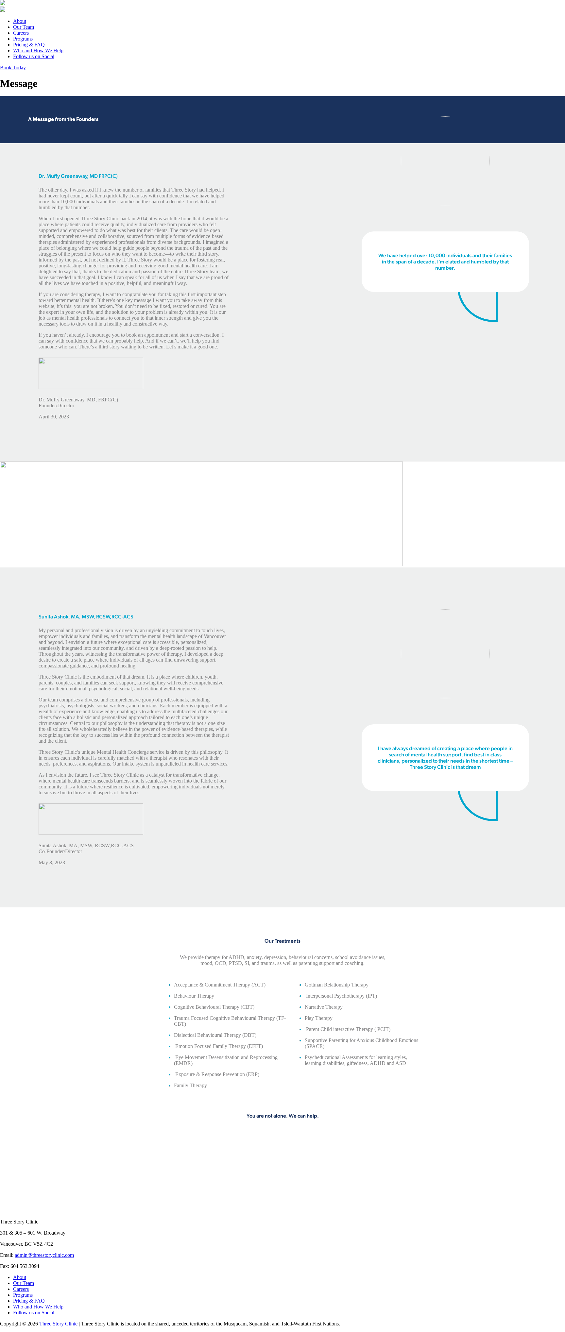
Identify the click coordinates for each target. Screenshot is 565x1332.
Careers (21, 33)
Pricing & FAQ (29, 44)
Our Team (23, 27)
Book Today (13, 67)
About (19, 21)
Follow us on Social (33, 56)
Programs (23, 39)
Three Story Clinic (58, 1323)
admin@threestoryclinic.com (44, 1255)
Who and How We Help (38, 50)
